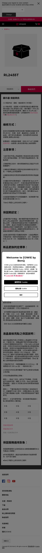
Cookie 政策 (9, 275)
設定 (21, 295)
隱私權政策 (19, 275)
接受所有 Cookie (21, 282)
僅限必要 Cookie (21, 288)
